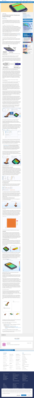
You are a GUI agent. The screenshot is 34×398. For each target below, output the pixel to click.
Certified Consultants (24, 362)
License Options (5, 377)
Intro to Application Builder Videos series (13, 326)
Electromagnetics (6, 365)
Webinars (4, 384)
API (9, 364)
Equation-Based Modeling (11, 367)
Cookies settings (18, 395)
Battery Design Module (24, 359)
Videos (19, 2)
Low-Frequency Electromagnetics (5, 368)
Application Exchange (24, 378)
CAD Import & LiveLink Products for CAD (18, 355)
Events (22, 2)
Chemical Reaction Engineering (5, 356)
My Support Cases (15, 385)
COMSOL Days (5, 385)
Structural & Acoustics (18, 360)
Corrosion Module (24, 368)
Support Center (14, 384)
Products (10, 2)
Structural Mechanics (18, 367)
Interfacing (17, 354)
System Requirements (5, 378)
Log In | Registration (17, 339)
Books (13, 379)
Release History (5, 379)
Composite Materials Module (25, 366)
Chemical (4, 354)
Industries (15, 2)
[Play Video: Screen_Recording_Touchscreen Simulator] (11, 113)
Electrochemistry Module (25, 369)
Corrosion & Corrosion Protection (5, 358)
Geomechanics (17, 362)
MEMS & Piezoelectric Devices (18, 364)
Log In (30, 0)
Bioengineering (24, 360)
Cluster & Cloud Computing (11, 365)
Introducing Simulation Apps (16, 380)
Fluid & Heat (11, 354)
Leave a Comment (28, 21)
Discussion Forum (24, 377)
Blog (25, 2)
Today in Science (18, 368)
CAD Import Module (24, 361)
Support (21, 0)
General (10, 363)
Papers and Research (15, 378)
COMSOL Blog (4, 13)
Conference (23, 367)
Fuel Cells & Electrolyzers (4, 362)
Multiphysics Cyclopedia (25, 380)
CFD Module (23, 363)
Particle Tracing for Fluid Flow (11, 360)
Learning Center (29, 2)
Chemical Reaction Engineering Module (25, 365)
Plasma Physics (4, 369)
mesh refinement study (6, 145)
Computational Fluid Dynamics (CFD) (11, 355)
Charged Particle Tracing (5, 366)
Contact (24, 0)
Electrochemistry (5, 359)
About (23, 384)
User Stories (14, 377)
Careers (23, 385)
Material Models (17, 363)
